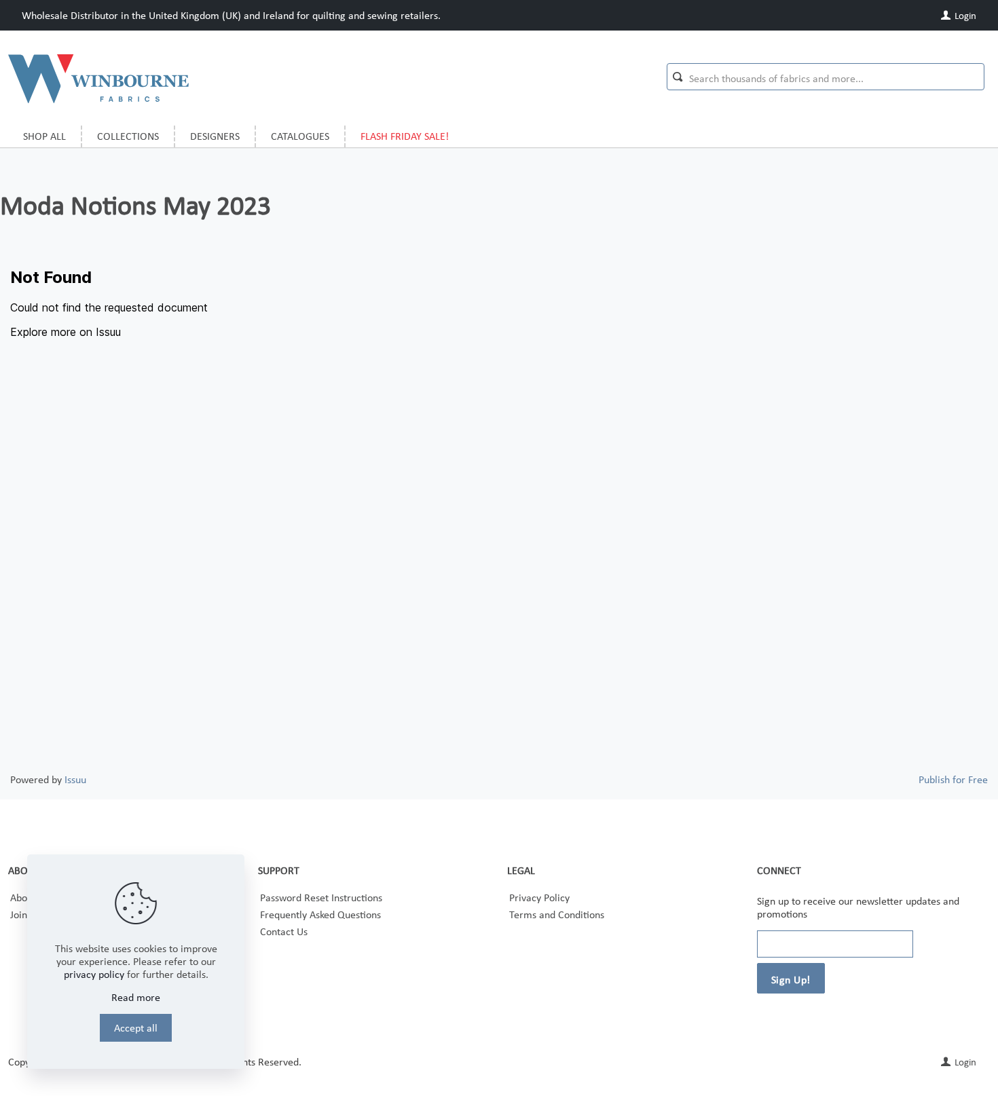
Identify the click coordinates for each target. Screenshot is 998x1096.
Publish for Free (953, 779)
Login (964, 16)
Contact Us (284, 931)
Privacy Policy (539, 897)
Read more (135, 997)
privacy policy (94, 974)
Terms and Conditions (556, 914)
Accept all (136, 1027)
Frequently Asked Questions (320, 914)
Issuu (75, 779)
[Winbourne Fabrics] (98, 78)
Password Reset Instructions (321, 897)
